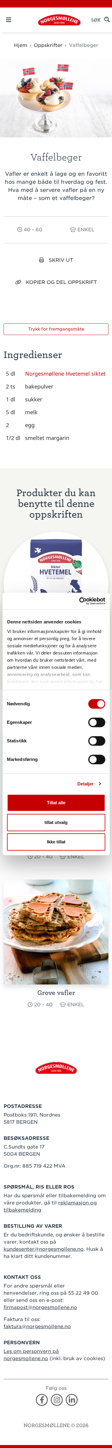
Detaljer (85, 783)
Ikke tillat (56, 841)
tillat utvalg (56, 822)
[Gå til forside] (56, 1067)
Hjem (20, 45)
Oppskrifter (48, 45)
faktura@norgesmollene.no (37, 1326)
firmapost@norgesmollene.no (40, 1307)
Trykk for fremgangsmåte (56, 329)
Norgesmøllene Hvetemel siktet (65, 373)
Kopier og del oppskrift (61, 282)
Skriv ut (61, 260)
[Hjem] (59, 19)
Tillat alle (56, 802)
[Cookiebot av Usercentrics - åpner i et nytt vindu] (79, 601)
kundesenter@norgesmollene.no (44, 1249)
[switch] (96, 722)
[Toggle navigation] (19, 20)
